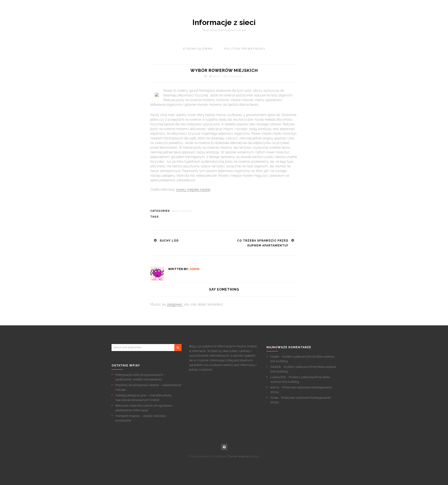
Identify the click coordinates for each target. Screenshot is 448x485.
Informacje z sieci (224, 22)
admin (217, 76)
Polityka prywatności (244, 48)
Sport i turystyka (182, 210)
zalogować (174, 304)
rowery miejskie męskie (193, 189)
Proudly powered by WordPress (207, 456)
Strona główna (198, 48)
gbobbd (254, 456)
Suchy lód (169, 240)
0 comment (235, 76)
